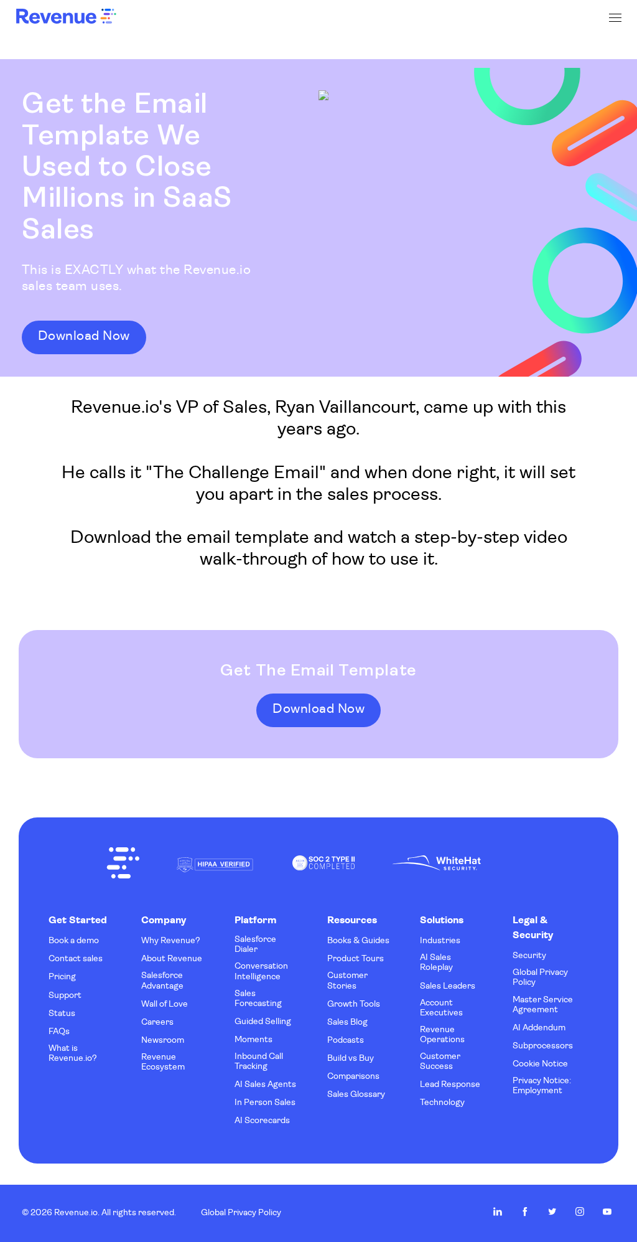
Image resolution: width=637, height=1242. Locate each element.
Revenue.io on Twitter (552, 1211)
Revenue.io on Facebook (525, 1211)
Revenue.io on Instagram (580, 1211)
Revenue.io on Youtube (607, 1211)
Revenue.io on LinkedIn (498, 1211)
